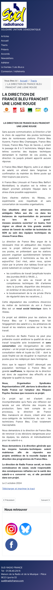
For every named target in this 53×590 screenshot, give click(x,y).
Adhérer (5, 62)
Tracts (4, 45)
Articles (5, 36)
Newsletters (7, 58)
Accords (5, 53)
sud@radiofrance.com (12, 580)
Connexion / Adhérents (13, 71)
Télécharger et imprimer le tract (18, 488)
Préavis (5, 49)
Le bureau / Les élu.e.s (12, 67)
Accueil (5, 40)
